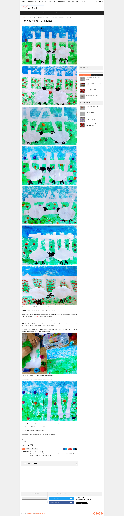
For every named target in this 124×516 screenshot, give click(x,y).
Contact (85, 1)
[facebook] (98, 1)
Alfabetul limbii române (92, 95)
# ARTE (27, 448)
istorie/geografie (57, 13)
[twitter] (96, 1)
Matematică (40, 13)
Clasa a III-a (61, 1)
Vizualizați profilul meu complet (83, 499)
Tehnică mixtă (54, 17)
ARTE (28, 17)
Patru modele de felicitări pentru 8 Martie (92, 90)
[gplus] (100, 1)
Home (23, 1)
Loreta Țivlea (81, 497)
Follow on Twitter (55, 498)
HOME (47, 17)
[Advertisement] (90, 41)
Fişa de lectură (90, 112)
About (78, 1)
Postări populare (85, 75)
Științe (47, 13)
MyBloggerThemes (40, 513)
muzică (86, 13)
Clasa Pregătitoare (34, 1)
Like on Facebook (54, 502)
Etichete (97, 75)
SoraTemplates (30, 513)
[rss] (102, 1)
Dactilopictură (41, 17)
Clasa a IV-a (70, 1)
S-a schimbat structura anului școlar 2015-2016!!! (93, 118)
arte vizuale (78, 13)
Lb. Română (30, 13)
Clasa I (44, 1)
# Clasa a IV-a (34, 448)
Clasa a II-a (52, 1)
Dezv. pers (68, 13)
